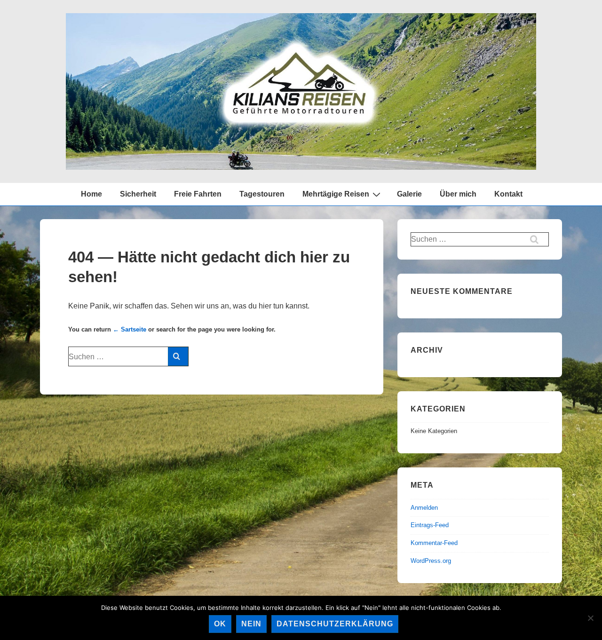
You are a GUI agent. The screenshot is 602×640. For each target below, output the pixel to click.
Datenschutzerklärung (335, 624)
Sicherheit (138, 194)
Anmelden (424, 507)
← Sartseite (129, 329)
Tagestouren (262, 194)
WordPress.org (431, 560)
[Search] (178, 356)
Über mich (458, 194)
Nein (251, 624)
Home (91, 194)
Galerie (409, 194)
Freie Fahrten (198, 194)
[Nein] (590, 618)
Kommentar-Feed (434, 542)
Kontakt (508, 194)
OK (220, 624)
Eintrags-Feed (430, 525)
